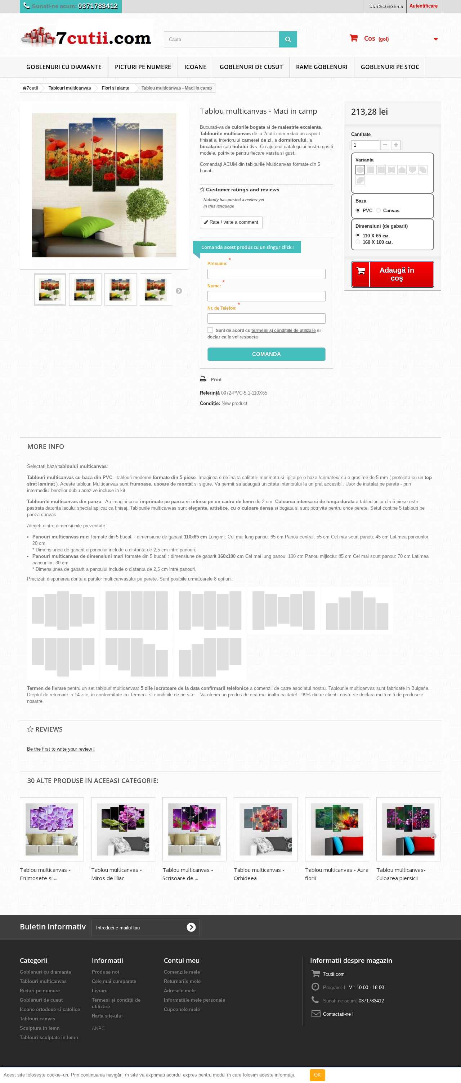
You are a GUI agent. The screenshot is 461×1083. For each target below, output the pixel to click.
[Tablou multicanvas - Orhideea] (266, 829)
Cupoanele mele (182, 1009)
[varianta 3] (381, 170)
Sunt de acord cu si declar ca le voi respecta (264, 334)
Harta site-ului (107, 1016)
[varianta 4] (391, 170)
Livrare (99, 990)
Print (216, 379)
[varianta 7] (423, 170)
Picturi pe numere (143, 67)
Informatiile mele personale (194, 1000)
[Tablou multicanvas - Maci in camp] (50, 289)
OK (317, 1075)
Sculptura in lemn (40, 1028)
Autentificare (423, 6)
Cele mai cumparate (114, 981)
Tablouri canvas (37, 1018)
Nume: (215, 285)
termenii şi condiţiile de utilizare (283, 330)
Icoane (195, 67)
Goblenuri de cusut (251, 67)
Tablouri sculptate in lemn (49, 1037)
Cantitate (361, 134)
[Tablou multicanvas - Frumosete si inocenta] (52, 829)
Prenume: (219, 263)
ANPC (98, 1028)
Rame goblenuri (322, 67)
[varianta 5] (402, 170)
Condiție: (210, 403)
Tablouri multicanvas (43, 981)
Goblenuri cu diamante (64, 67)
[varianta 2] (371, 170)
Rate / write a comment (233, 222)
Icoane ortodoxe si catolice (50, 1009)
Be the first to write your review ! (61, 749)
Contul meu (182, 960)
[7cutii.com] (86, 34)
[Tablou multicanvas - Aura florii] (337, 829)
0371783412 (98, 6)
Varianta (365, 160)
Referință (210, 393)
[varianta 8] (360, 180)
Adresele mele (180, 990)
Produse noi (105, 972)
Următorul (178, 290)
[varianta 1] (360, 170)
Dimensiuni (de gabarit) (382, 226)
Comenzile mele (182, 972)
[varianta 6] (412, 170)
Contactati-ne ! (338, 1014)
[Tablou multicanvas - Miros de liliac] (123, 829)
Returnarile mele (182, 981)
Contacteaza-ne (386, 6)
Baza (361, 201)
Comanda (266, 354)
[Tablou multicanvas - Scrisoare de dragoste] (194, 829)
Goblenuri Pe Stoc (390, 67)
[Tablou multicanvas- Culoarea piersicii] (408, 829)
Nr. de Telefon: (223, 308)
